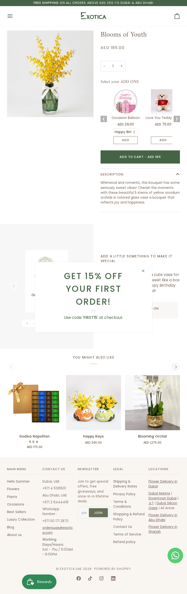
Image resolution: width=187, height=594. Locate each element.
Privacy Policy (124, 494)
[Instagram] (101, 578)
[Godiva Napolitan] (34, 402)
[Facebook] (78, 578)
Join (98, 513)
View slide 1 (27, 323)
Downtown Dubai (163, 498)
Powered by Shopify (112, 569)
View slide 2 (32, 323)
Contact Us (122, 527)
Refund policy (124, 542)
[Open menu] (14, 16)
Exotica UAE (71, 569)
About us (14, 535)
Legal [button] (118, 469)
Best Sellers (16, 512)
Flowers (13, 489)
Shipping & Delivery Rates (125, 484)
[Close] (145, 271)
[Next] (175, 366)
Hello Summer (18, 481)
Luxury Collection (21, 519)
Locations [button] (158, 469)
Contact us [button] (53, 469)
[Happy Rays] (93, 402)
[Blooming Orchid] (152, 402)
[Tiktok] (90, 578)
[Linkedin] (113, 578)
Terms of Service (127, 534)
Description (112, 174)
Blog (10, 527)
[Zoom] (16, 108)
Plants (12, 497)
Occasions (15, 504)
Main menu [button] (16, 469)
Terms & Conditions (122, 504)
